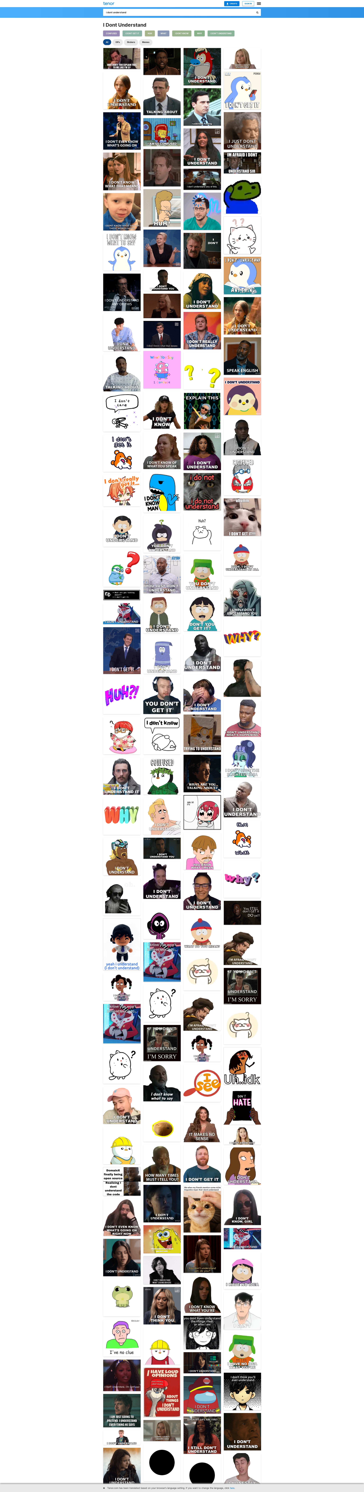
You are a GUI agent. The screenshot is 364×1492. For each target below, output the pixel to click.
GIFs (117, 42)
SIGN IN (248, 3)
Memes (145, 42)
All (107, 42)
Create (233, 3)
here (232, 1488)
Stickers (131, 42)
